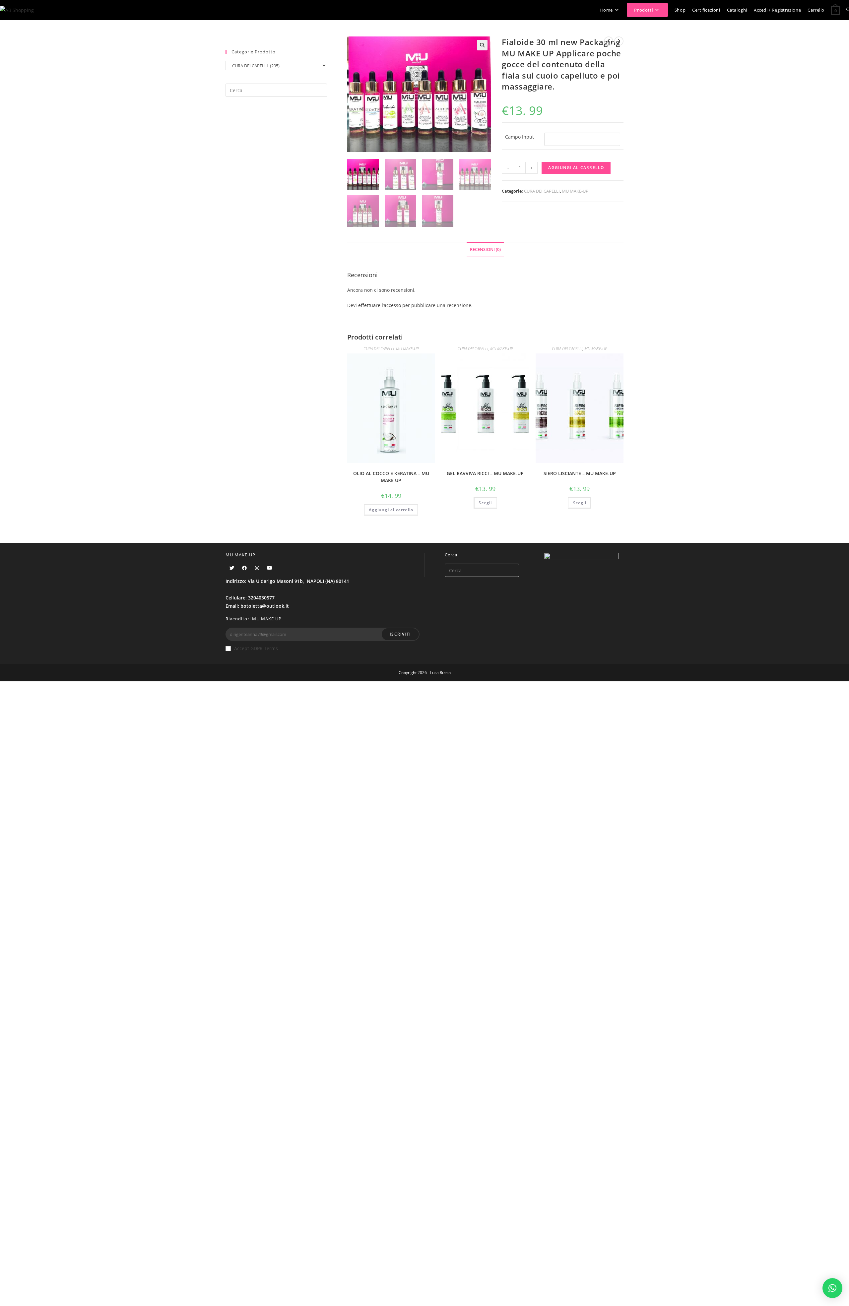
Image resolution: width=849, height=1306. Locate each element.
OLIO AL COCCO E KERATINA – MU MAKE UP (391, 476)
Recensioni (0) (485, 249)
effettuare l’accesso (379, 305)
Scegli (485, 503)
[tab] (485, 249)
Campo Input (519, 137)
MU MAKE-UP (575, 191)
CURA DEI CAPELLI (542, 191)
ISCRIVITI (400, 634)
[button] (832, 1288)
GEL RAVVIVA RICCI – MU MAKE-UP (485, 473)
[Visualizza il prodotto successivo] (618, 41)
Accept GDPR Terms (256, 648)
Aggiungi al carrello (576, 167)
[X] (232, 568)
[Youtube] (269, 568)
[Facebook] (244, 568)
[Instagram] (257, 568)
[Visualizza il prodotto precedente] (608, 41)
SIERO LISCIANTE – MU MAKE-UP (580, 473)
